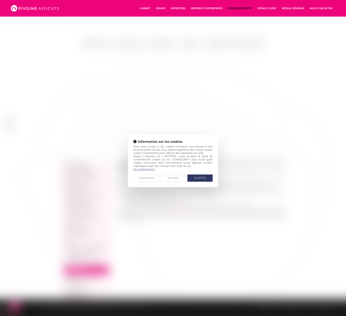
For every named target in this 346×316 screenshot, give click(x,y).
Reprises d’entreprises (207, 8)
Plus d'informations (144, 169)
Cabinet (145, 8)
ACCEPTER (200, 178)
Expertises (178, 8)
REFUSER (173, 178)
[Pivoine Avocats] (35, 8)
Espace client (266, 8)
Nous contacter (321, 8)
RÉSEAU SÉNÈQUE (293, 8)
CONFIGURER (146, 178)
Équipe (160, 8)
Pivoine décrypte (240, 8)
